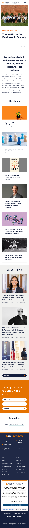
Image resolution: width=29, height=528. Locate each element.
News (3, 457)
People (23, 47)
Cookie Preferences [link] (14, 519)
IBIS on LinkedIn (8, 399)
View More (6, 375)
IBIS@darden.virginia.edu (16, 424)
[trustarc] (24, 509)
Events (3, 460)
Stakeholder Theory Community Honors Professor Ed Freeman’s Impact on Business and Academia (14, 364)
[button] (25, 484)
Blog (5, 404)
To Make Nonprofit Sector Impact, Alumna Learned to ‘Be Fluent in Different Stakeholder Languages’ (14, 297)
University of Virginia (20, 473)
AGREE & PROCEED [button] (16, 505)
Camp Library (19, 457)
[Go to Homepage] (10, 3)
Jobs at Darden (19, 460)
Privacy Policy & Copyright (20, 513)
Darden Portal (5, 478)
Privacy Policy (11, 509)
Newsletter (6, 408)
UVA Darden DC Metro (21, 466)
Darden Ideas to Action (7, 463)
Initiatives (15, 47)
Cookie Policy (5, 509)
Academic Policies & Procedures (14, 516)
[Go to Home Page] (14, 436)
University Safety (7, 513)
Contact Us (18, 463)
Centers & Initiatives (6, 466)
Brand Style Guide (20, 469)
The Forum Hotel (20, 476)
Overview (7, 47)
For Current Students (7, 474)
